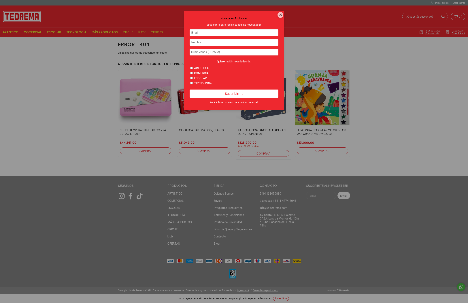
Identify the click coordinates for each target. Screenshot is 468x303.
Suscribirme (234, 94)
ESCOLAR (200, 78)
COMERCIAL (202, 73)
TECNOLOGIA (203, 83)
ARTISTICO (201, 68)
